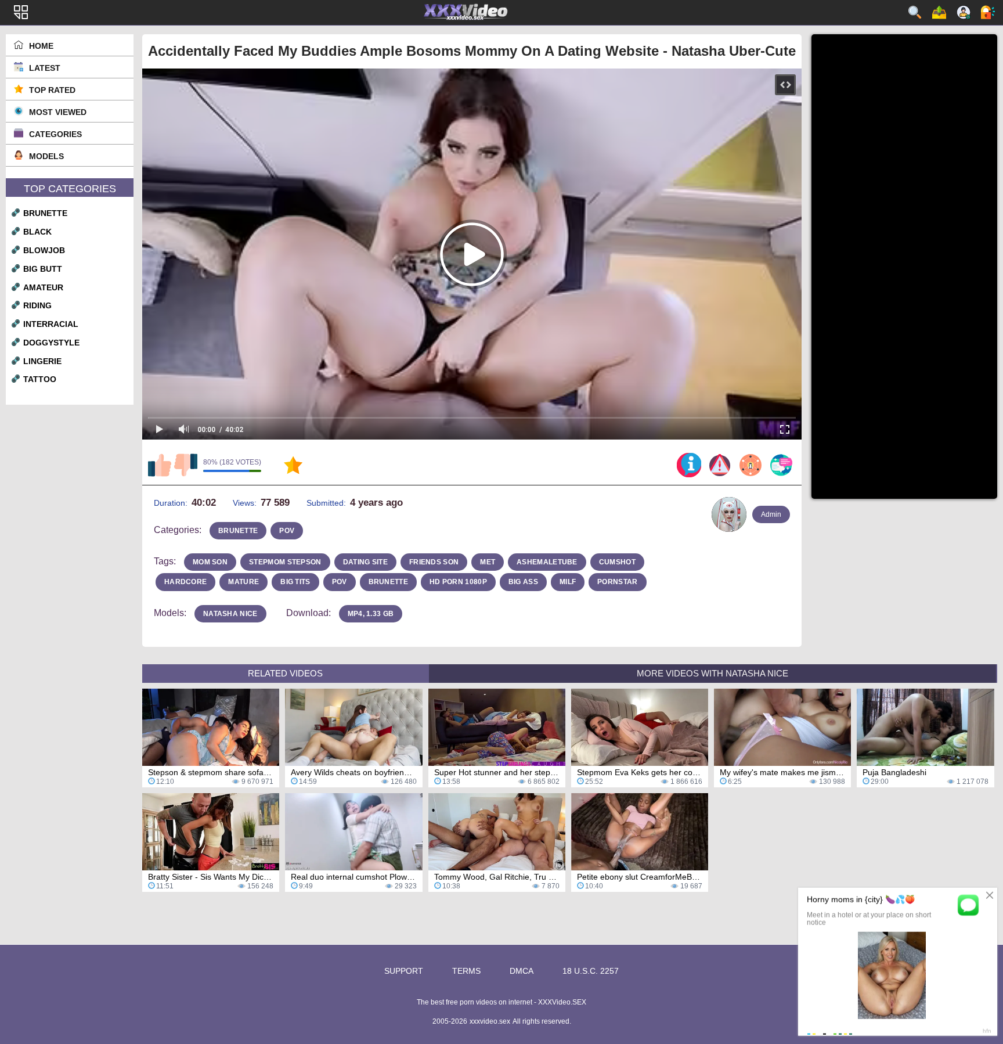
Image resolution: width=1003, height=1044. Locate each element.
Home (41, 46)
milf (568, 582)
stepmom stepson (285, 562)
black (37, 231)
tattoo (39, 379)
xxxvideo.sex (490, 1021)
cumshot (617, 562)
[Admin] (729, 514)
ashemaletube (547, 562)
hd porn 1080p (458, 582)
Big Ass (523, 582)
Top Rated (52, 90)
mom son (210, 562)
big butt (42, 268)
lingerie (42, 361)
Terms (466, 970)
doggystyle (51, 342)
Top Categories (70, 189)
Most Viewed (57, 112)
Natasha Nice (230, 614)
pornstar (617, 582)
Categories (55, 134)
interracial (50, 324)
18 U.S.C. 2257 (590, 970)
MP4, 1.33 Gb (371, 614)
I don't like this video (185, 465)
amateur (43, 287)
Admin (771, 514)
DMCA (521, 970)
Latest (44, 68)
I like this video (159, 465)
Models (46, 156)
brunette (45, 213)
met (487, 562)
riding (37, 305)
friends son (434, 562)
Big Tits (295, 582)
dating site (365, 562)
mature (243, 582)
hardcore (185, 582)
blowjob (44, 250)
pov (286, 531)
